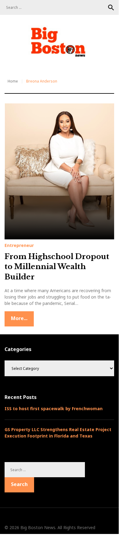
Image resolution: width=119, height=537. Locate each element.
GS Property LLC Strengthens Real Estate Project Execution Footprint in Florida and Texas (58, 433)
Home (13, 81)
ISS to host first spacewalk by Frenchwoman (54, 408)
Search (111, 8)
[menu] (12, 63)
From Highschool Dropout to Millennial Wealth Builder (57, 266)
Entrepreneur (19, 245)
